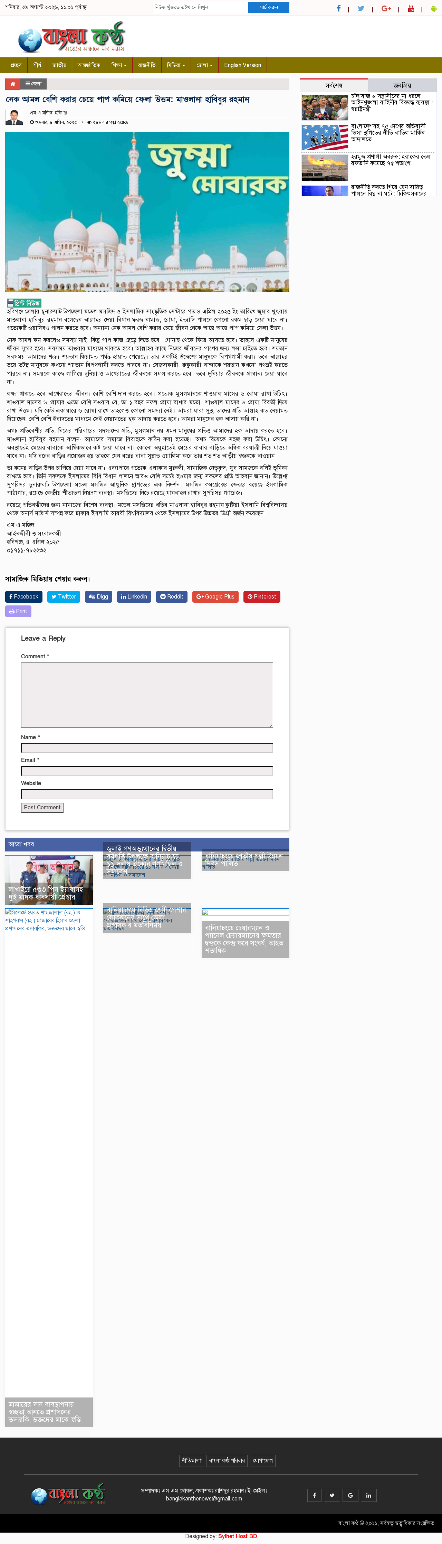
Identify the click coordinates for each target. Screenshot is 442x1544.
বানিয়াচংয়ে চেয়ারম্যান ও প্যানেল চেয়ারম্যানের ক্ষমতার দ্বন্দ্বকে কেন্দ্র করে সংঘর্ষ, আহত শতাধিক (244, 939)
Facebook (25, 596)
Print (21, 611)
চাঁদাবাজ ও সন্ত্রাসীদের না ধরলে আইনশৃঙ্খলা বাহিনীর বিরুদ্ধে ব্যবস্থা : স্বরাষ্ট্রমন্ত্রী (392, 103)
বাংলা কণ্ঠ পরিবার (227, 1460)
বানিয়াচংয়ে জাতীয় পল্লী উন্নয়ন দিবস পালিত (244, 860)
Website (31, 783)
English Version (242, 65)
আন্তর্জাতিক (89, 65)
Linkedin (136, 596)
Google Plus (219, 596)
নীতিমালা (191, 1460)
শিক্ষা (117, 65)
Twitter (66, 596)
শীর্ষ (37, 65)
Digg (101, 596)
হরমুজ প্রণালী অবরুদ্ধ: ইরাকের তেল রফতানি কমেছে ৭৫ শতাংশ (391, 160)
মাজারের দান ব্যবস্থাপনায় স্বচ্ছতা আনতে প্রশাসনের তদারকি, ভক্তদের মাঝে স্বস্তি (45, 1412)
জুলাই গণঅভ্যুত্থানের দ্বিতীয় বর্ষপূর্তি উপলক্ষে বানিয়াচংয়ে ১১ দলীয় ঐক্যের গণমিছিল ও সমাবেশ (145, 860)
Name (30, 737)
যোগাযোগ (263, 1460)
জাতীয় (59, 65)
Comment (35, 656)
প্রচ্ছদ (16, 65)
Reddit (174, 596)
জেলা (202, 65)
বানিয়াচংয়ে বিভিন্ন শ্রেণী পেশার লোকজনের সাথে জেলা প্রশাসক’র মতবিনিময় (146, 918)
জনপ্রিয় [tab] (402, 86)
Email (30, 760)
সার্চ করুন (269, 7)
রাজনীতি (147, 65)
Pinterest (264, 596)
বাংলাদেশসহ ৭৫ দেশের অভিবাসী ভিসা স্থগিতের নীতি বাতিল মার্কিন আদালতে (388, 133)
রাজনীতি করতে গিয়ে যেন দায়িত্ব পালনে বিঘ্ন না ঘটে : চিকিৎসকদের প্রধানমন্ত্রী (389, 193)
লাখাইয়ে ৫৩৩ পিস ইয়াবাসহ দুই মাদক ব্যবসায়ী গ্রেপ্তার (46, 893)
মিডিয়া (174, 65)
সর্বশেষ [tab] (334, 86)
